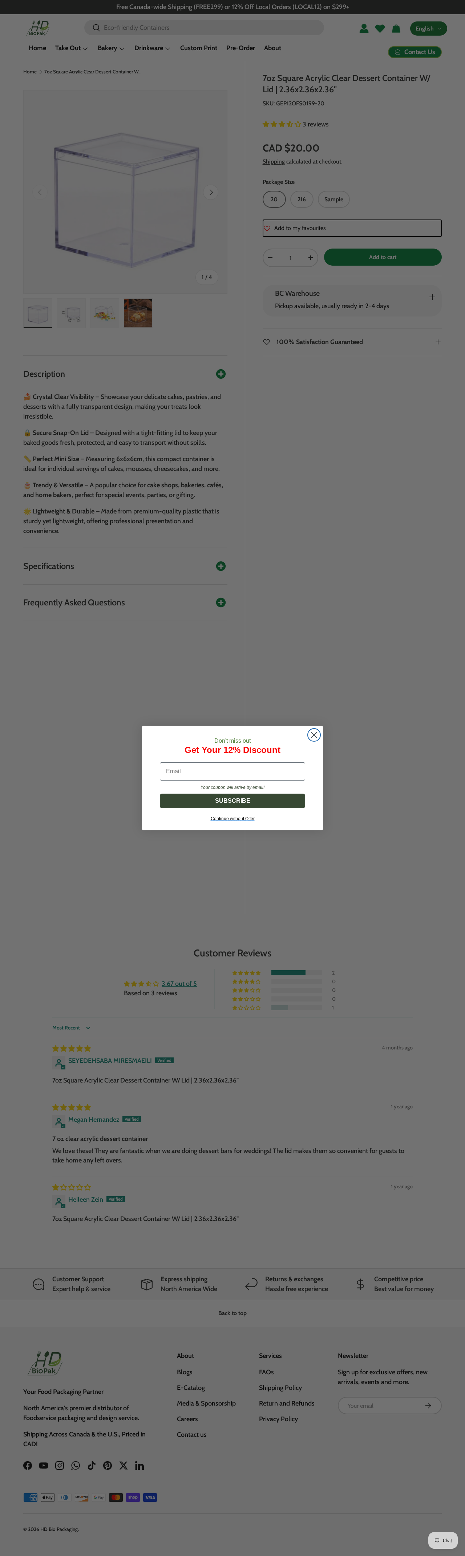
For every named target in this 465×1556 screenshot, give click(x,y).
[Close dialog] (314, 735)
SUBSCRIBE (232, 801)
